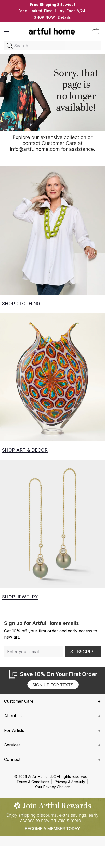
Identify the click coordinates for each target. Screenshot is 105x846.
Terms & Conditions (33, 781)
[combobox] (52, 45)
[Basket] (96, 31)
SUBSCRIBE (83, 651)
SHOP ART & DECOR (25, 450)
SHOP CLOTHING (21, 303)
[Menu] (7, 31)
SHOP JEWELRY (20, 597)
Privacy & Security (70, 781)
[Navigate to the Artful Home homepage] (52, 31)
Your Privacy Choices (53, 787)
